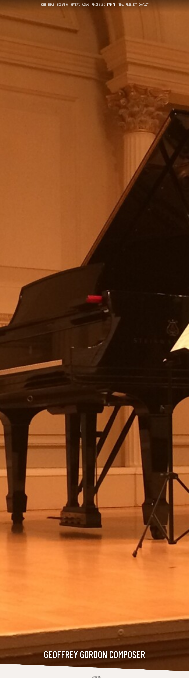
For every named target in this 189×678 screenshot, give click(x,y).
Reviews (75, 4)
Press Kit (131, 4)
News (51, 4)
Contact (144, 4)
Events (111, 4)
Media (120, 4)
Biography (62, 4)
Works (86, 4)
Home (43, 4)
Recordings (98, 4)
